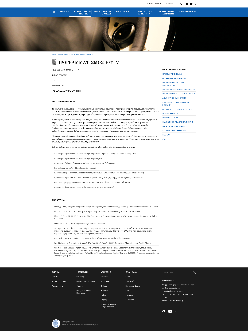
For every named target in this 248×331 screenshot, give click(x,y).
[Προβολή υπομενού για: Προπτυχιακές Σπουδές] (89, 11)
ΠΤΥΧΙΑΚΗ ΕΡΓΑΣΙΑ (170, 113)
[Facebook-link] (187, 4)
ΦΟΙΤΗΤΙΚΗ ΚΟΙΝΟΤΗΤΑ (144, 12)
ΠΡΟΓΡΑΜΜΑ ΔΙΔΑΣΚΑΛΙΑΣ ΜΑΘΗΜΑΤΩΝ (173, 83)
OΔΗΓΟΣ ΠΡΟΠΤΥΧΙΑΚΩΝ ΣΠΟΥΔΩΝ (177, 109)
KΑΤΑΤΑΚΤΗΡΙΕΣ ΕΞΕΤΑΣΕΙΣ (174, 130)
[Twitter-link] (195, 4)
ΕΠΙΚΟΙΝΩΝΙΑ (186, 11)
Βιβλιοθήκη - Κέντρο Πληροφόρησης (109, 305)
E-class (104, 286)
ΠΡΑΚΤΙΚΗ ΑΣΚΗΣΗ (170, 117)
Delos (103, 295)
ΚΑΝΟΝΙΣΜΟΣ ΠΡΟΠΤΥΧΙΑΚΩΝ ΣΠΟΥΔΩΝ (175, 103)
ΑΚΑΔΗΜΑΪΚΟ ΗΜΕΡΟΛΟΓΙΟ (174, 98)
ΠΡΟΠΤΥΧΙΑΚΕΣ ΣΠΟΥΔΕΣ (81, 12)
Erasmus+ (130, 295)
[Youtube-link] (191, 4)
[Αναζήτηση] (180, 4)
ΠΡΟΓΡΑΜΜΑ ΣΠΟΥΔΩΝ (172, 74)
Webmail (104, 277)
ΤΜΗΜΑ (63, 11)
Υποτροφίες (130, 281)
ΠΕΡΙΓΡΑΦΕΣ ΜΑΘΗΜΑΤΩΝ (85, 55)
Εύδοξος (104, 290)
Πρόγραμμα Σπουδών (85, 281)
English (158, 4)
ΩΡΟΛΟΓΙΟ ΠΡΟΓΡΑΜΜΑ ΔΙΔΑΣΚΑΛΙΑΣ (178, 89)
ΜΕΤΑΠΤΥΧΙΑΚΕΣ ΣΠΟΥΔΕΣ (102, 12)
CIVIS (164, 139)
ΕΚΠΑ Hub (130, 299)
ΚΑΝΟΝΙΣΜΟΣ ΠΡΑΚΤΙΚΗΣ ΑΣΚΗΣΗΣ (177, 122)
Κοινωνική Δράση (133, 286)
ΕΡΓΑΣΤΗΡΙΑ (122, 11)
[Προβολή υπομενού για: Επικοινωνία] (194, 11)
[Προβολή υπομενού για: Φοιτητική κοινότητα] (151, 11)
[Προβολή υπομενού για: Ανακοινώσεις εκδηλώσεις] (175, 11)
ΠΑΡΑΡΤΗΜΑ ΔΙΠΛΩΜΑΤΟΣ (174, 126)
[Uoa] (56, 323)
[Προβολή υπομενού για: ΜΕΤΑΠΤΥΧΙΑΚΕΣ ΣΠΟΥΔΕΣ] (112, 11)
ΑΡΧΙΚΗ (54, 55)
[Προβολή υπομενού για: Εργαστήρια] (130, 11)
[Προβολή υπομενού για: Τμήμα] (68, 11)
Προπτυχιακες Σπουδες (66, 55)
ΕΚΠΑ (128, 277)
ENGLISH (55, 277)
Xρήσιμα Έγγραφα (59, 281)
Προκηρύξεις (57, 286)
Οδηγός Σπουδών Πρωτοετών (83, 291)
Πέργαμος (105, 299)
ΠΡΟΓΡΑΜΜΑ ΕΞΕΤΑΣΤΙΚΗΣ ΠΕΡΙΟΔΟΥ (178, 93)
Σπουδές (80, 277)
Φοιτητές (80, 286)
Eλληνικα (149, 4)
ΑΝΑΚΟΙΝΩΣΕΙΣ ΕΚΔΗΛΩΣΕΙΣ (166, 12)
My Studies (105, 281)
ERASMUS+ (167, 135)
